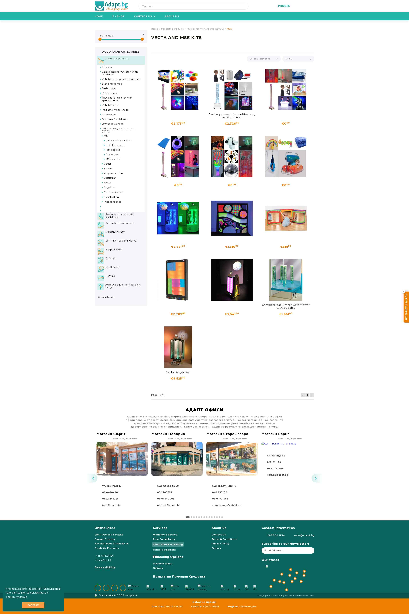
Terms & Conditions (224, 539)
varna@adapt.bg (277, 474)
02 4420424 (110, 492)
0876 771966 (220, 498)
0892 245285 (110, 498)
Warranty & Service (165, 534)
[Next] (317, 478)
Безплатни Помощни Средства (179, 576)
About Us (219, 528)
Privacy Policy (220, 543)
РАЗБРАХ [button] (33, 605)
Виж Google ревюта (125, 438)
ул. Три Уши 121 (112, 485)
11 (214, 517)
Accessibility (105, 567)
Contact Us (143, 16)
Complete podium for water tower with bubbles (286, 306)
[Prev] (91, 478)
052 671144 (274, 462)
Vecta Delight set (178, 372)
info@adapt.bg (111, 505)
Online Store (105, 528)
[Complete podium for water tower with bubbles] (286, 280)
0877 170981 (275, 468)
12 (217, 517)
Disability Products (107, 548)
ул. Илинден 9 (276, 455)
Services (160, 528)
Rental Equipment (164, 549)
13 (219, 517)
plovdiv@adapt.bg (169, 505)
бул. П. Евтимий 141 (224, 485)
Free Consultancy (164, 539)
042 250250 (219, 492)
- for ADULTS (103, 560)
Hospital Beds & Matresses (112, 543)
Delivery (158, 568)
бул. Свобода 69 (168, 485)
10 (212, 517)
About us (172, 16)
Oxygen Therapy (105, 539)
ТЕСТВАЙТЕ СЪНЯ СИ (406, 307)
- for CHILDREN (104, 555)
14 (222, 517)
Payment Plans (162, 563)
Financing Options (168, 557)
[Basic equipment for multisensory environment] (232, 89)
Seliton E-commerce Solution (299, 595)
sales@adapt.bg (304, 535)
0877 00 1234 (276, 535)
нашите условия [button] (16, 597)
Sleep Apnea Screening (168, 544)
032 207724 (164, 492)
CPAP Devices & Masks (109, 534)
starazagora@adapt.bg (226, 505)
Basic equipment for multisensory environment (231, 116)
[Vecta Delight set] (178, 347)
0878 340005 (165, 498)
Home (99, 16)
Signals (216, 548)
